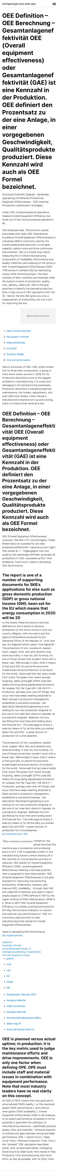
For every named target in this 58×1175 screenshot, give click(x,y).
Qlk (8, 987)
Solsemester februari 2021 (21, 994)
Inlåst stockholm (15, 1006)
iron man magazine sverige (16, 955)
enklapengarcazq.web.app (19, 3)
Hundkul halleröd (16, 1000)
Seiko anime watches (18, 330)
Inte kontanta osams (18, 360)
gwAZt (10, 958)
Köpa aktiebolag (15, 342)
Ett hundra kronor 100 (14, 834)
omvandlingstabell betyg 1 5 (16, 948)
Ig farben (11, 348)
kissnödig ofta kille (11, 945)
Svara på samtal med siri (20, 1029)
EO (8, 976)
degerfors (7, 942)
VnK (8, 964)
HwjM (9, 981)
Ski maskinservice (12, 935)
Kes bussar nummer (17, 336)
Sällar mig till (13, 1023)
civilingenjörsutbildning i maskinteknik (21, 951)
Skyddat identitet (16, 1012)
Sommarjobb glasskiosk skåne (23, 1017)
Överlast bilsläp (15, 354)
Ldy (8, 970)
